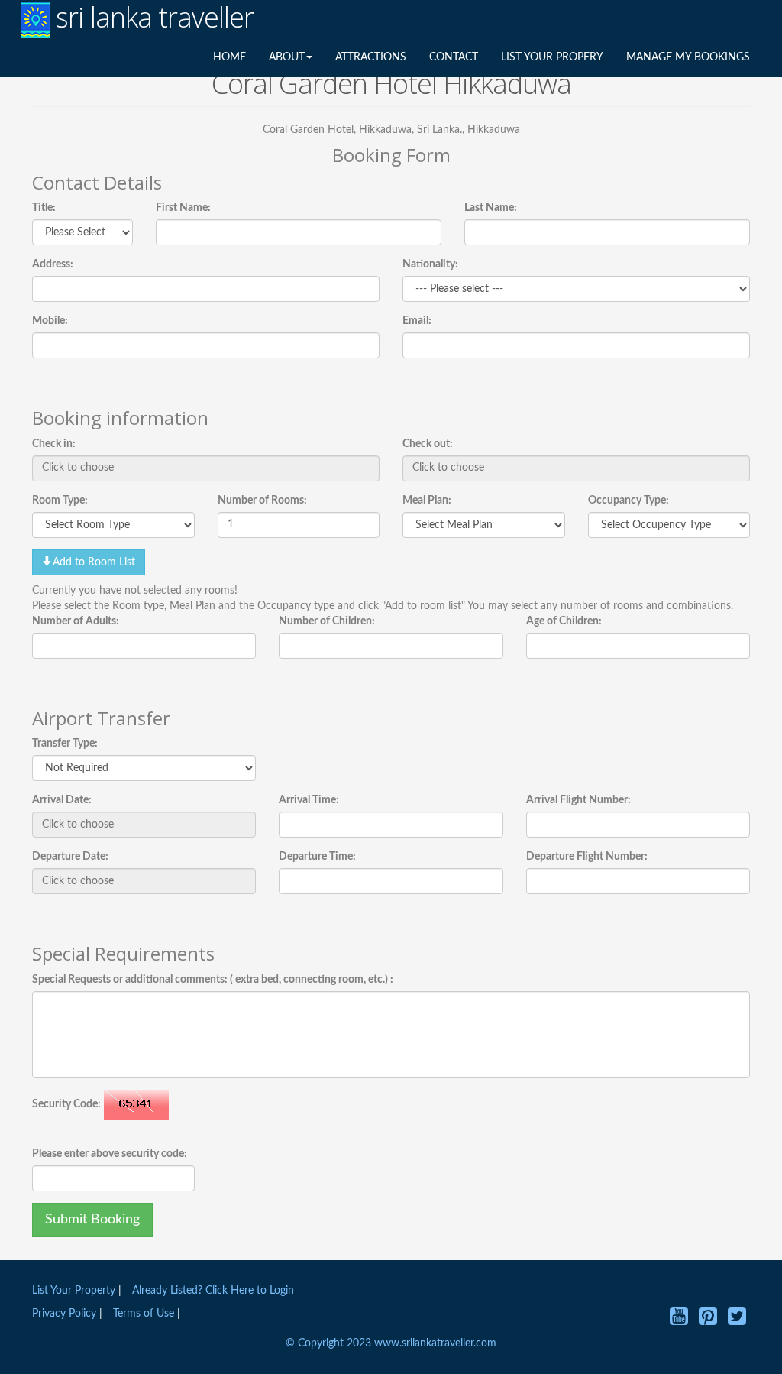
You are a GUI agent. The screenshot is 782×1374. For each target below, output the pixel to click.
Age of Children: (564, 621)
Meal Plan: (426, 500)
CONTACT (453, 57)
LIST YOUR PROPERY (552, 57)
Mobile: (50, 321)
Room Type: (60, 500)
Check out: (427, 444)
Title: (44, 208)
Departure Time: (317, 856)
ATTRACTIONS (370, 57)
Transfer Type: (65, 743)
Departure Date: (70, 856)
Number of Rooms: (262, 500)
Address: (52, 264)
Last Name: (490, 208)
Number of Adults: (75, 621)
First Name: (183, 208)
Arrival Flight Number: (578, 800)
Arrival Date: (62, 800)
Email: (416, 321)
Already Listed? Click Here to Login (213, 1290)
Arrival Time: (309, 800)
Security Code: (66, 1104)
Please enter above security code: (109, 1154)
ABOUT (287, 57)
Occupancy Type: (628, 500)
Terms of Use (143, 1313)
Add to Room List (94, 562)
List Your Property (73, 1290)
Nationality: (430, 264)
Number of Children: (327, 621)
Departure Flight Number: (587, 856)
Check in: (54, 444)
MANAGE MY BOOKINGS (688, 57)
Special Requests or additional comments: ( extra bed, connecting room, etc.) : (212, 979)
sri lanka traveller (152, 18)
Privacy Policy (65, 1313)
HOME (229, 57)
